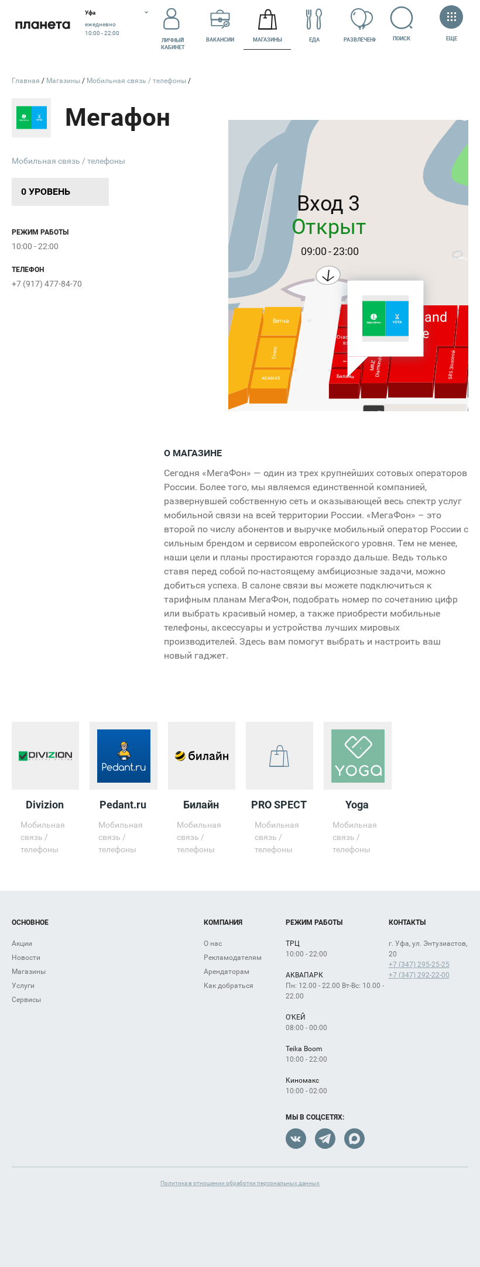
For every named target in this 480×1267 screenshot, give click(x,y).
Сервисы (26, 1000)
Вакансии (220, 40)
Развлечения (362, 40)
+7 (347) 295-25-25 (419, 964)
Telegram (325, 1138)
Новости (26, 957)
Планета (42, 25)
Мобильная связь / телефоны (68, 161)
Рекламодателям (233, 957)
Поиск (401, 39)
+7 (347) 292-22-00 (419, 975)
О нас (213, 943)
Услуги (23, 986)
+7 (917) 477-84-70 (47, 283)
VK (296, 1138)
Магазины (267, 40)
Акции (22, 943)
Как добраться (228, 986)
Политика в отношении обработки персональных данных (240, 1183)
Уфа (90, 12)
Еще (451, 39)
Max (354, 1138)
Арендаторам (226, 972)
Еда (314, 40)
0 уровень (45, 191)
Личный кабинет (173, 43)
